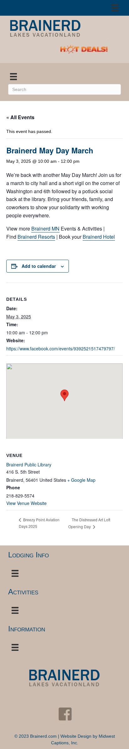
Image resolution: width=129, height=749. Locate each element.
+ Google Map (81, 480)
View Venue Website (26, 503)
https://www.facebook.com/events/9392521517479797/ (60, 348)
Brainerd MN (45, 228)
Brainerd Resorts (36, 236)
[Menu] (115, 8)
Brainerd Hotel (99, 236)
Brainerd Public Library (28, 464)
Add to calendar (39, 266)
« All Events (20, 117)
